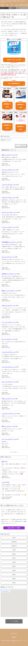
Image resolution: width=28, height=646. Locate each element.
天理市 (14, 550)
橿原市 (14, 554)
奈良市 (14, 537)
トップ (2, 8)
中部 (12, 5)
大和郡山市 (14, 546)
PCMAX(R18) (22, 88)
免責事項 (14, 637)
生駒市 (14, 570)
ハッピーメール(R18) (16, 39)
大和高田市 (14, 541)
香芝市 (14, 574)
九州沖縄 (26, 5)
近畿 (16, 5)
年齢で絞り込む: (6, 150)
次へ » (16, 452)
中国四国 (21, 5)
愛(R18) (9, 88)
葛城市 (14, 578)
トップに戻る (14, 621)
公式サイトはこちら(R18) (14, 59)
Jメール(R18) (9, 112)
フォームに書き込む (21, 145)
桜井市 (14, 558)
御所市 (14, 566)
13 (14, 452)
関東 (7, 5)
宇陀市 (14, 582)
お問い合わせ (14, 633)
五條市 (14, 562)
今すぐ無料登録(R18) (14, 83)
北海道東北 (2, 5)
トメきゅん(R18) (23, 112)
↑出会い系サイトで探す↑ (14, 528)
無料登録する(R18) (7, 105)
